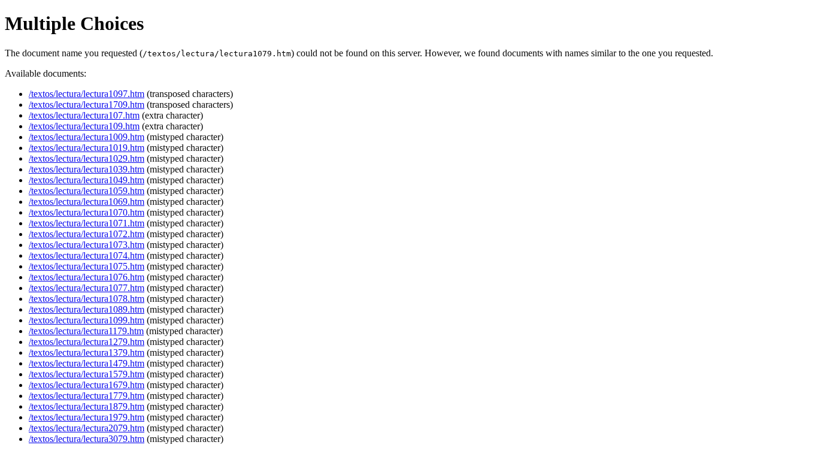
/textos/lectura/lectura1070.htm (86, 212)
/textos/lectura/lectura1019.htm (86, 148)
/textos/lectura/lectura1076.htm (86, 277)
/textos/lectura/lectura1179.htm (86, 331)
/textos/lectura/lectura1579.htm (86, 374)
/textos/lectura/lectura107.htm (84, 115)
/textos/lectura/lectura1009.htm (86, 137)
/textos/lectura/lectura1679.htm (86, 385)
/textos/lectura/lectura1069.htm (86, 201)
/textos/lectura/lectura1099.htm (86, 320)
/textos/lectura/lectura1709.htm (86, 104)
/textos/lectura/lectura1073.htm (86, 245)
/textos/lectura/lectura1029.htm (86, 158)
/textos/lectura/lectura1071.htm (86, 223)
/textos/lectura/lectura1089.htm (86, 309)
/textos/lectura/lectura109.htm (84, 126)
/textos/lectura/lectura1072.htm (86, 234)
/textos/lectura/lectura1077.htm (86, 288)
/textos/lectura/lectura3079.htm (86, 439)
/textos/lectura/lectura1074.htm (86, 255)
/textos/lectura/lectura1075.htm (86, 266)
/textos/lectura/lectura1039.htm (86, 169)
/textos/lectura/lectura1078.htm (86, 298)
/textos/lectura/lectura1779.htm (86, 396)
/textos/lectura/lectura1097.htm (86, 94)
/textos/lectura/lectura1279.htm (86, 342)
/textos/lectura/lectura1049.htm (86, 180)
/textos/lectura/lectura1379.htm (86, 352)
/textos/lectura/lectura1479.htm (86, 363)
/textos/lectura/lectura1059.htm (86, 191)
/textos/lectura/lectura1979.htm (86, 417)
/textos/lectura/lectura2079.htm (86, 428)
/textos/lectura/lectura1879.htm (86, 406)
